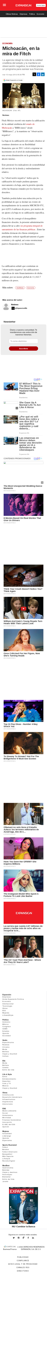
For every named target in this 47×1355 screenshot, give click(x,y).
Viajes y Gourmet (9, 1054)
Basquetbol (7, 1154)
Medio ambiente (9, 1111)
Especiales (7, 1140)
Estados (5, 1031)
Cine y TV (6, 1083)
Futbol (5, 1147)
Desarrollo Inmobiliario (12, 1097)
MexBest (6, 1165)
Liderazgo (6, 1136)
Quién (4, 1040)
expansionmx (15, 1238)
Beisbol (5, 1149)
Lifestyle (6, 1159)
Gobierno (6, 1022)
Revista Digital (41, 5)
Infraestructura (8, 1099)
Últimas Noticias (12, 14)
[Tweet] (34, 74)
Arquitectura (7, 1102)
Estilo (4, 1077)
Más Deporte (7, 1156)
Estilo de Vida (8, 1179)
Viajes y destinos (9, 1172)
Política (32, 14)
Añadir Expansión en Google (14, 80)
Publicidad (23, 1257)
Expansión (6, 994)
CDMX (5, 1029)
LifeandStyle (7, 1015)
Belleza (5, 1051)
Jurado (5, 1181)
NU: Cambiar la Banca (23, 1226)
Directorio (23, 1271)
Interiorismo (7, 1104)
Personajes (7, 1175)
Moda (4, 1049)
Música (5, 1086)
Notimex (14, 304)
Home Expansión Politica (13, 999)
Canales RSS (22, 1267)
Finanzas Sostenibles (11, 1120)
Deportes (6, 1081)
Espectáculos (8, 1042)
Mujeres (5, 1013)
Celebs (5, 1068)
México (5, 1024)
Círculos (6, 1047)
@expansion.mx (23, 1237)
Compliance (23, 1261)
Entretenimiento (9, 1079)
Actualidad (7, 1134)
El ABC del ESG (8, 1124)
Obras (5, 1008)
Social (5, 1113)
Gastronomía (7, 1168)
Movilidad (6, 1118)
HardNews (20, 288)
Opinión (5, 1033)
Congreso (6, 1027)
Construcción (8, 1095)
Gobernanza (7, 1115)
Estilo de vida (8, 1070)
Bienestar (6, 1177)
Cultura (5, 1056)
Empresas (23, 14)
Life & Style (7, 1074)
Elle (3, 1061)
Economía (40, 14)
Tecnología (7, 1006)
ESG (4, 1011)
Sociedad (6, 1036)
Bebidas (6, 1170)
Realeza (5, 1045)
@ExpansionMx (21, 308)
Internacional (8, 1004)
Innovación (7, 1122)
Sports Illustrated (9, 1145)
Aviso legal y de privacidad (23, 1264)
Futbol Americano (9, 1152)
